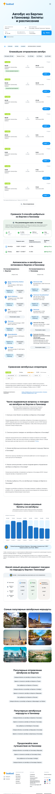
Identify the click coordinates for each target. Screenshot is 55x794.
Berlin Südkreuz (12, 296)
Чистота (36, 375)
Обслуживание (11, 375)
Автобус (10, 246)
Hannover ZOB (37, 281)
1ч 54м (32, 586)
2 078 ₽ (22, 590)
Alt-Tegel (10, 347)
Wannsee (10, 321)
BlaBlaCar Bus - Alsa (32, 393)
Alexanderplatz (12, 334)
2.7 (11, 378)
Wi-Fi (9, 378)
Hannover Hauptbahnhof (41, 295)
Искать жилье (10, 36)
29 (22, 594)
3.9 (29, 375)
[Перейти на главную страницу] (8, 4)
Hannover (36, 309)
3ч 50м (22, 586)
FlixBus (21, 372)
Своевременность (24, 375)
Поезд (10, 251)
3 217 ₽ (32, 590)
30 (44, 595)
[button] (25, 28)
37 (32, 594)
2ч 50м (44, 587)
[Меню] (50, 4)
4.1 (15, 375)
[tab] (9, 56)
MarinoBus (24, 393)
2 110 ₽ (44, 591)
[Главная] (5, 46)
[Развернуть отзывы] (48, 375)
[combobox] (13, 28)
